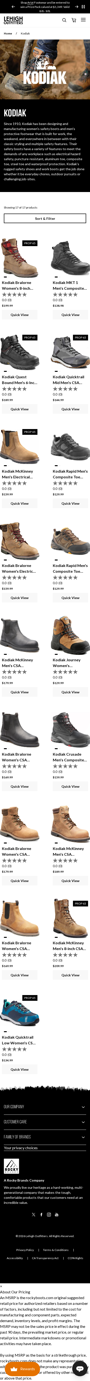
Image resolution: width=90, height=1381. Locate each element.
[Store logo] (13, 20)
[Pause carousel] (83, 7)
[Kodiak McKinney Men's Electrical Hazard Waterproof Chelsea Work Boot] (19, 446)
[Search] (64, 21)
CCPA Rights (75, 1258)
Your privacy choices (21, 1147)
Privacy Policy (25, 1250)
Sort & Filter (45, 218)
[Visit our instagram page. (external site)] (49, 1216)
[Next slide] (76, 7)
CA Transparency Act (45, 1258)
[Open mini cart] (74, 20)
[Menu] (83, 20)
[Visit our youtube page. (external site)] (57, 1216)
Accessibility (15, 1258)
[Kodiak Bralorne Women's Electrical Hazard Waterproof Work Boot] (19, 541)
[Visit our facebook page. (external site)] (41, 1216)
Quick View (20, 315)
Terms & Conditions (56, 1250)
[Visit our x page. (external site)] (33, 1216)
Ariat (18, 2)
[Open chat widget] (80, 1368)
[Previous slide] (13, 7)
